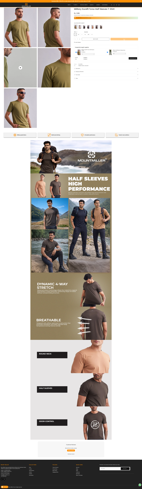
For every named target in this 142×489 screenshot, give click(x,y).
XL (85, 34)
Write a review (71, 450)
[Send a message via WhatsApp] (139, 484)
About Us (77, 467)
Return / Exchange (79, 475)
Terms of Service (55, 467)
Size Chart (86, 31)
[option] (20, 27)
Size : (75, 31)
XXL (88, 34)
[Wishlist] (116, 4)
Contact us (78, 472)
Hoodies (30, 473)
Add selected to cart (132, 58)
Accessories (31, 475)
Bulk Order (78, 473)
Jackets (30, 472)
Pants (30, 467)
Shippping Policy (55, 472)
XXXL (92, 34)
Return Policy (55, 470)
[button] (111, 4)
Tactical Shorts (31, 470)
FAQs (77, 470)
